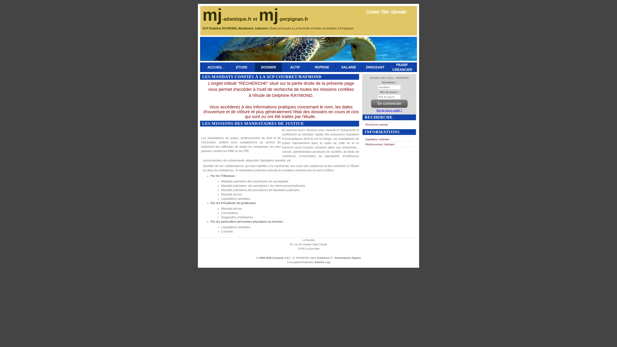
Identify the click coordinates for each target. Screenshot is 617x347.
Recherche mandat (376, 124)
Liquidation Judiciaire (377, 139)
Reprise (322, 67)
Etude (241, 67)
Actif (295, 67)
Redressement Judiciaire (380, 144)
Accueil (215, 67)
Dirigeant (375, 67)
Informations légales (348, 257)
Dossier (268, 67)
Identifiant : (389, 82)
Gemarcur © (325, 257)
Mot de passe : (389, 92)
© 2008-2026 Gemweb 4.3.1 (273, 257)
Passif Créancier (402, 67)
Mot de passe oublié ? (389, 110)
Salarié (348, 67)
